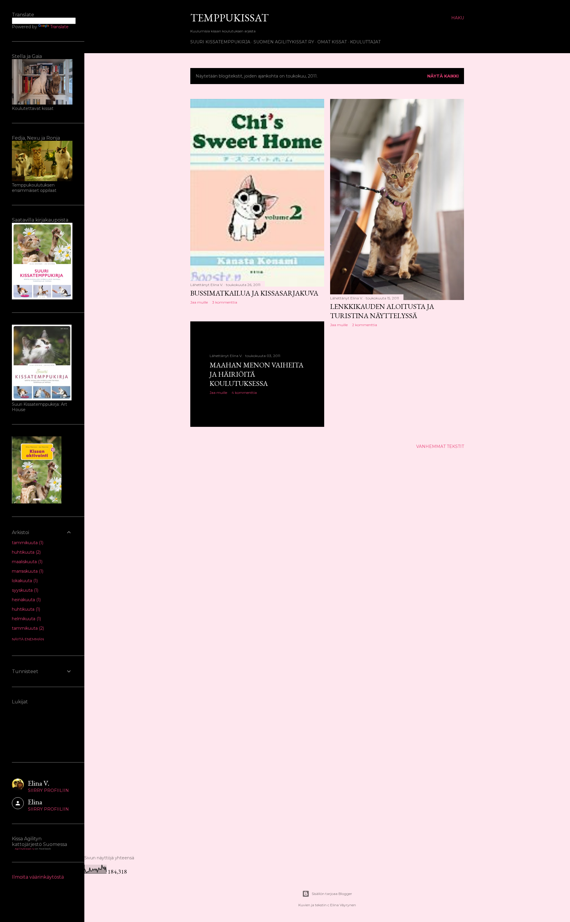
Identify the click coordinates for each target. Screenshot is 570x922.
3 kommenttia (224, 302)
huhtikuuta (25, 552)
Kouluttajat (365, 42)
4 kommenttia (244, 392)
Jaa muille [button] (199, 302)
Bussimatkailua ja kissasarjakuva (254, 293)
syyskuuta (24, 590)
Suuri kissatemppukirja (220, 42)
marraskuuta (27, 571)
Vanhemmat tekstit (440, 446)
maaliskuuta (26, 561)
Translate (59, 26)
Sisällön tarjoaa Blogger (332, 893)
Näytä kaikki (443, 76)
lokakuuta (24, 580)
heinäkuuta (25, 599)
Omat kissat (332, 42)
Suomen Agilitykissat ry (284, 42)
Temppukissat (229, 18)
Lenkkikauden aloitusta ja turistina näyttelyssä (382, 311)
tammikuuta (27, 542)
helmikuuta (26, 618)
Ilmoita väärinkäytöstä (38, 877)
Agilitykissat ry (24, 848)
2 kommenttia (364, 325)
